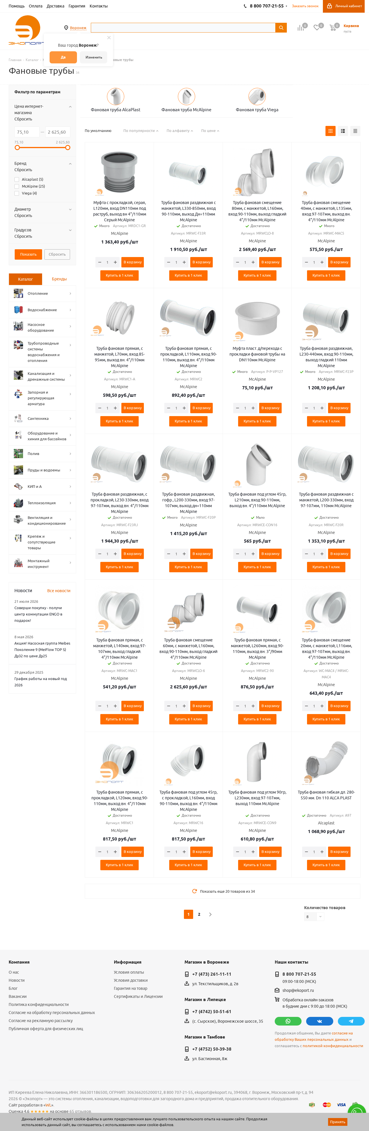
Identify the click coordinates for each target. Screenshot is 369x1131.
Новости (17, 980)
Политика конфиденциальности (39, 1004)
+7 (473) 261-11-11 (211, 974)
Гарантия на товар (130, 988)
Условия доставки (131, 980)
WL (48, 1105)
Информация (128, 962)
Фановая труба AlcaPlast (115, 109)
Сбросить (23, 119)
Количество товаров (324, 907)
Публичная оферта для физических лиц (46, 1028)
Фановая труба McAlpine (186, 109)
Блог (13, 988)
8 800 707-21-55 (299, 974)
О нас (14, 972)
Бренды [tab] (59, 279)
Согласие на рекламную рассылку (41, 1020)
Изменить (94, 57)
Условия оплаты (129, 972)
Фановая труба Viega (257, 109)
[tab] (25, 279)
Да (63, 57)
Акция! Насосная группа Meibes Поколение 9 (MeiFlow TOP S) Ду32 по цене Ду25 (42, 649)
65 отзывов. (80, 1111)
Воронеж (78, 27)
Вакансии (18, 996)
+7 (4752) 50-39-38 (211, 1049)
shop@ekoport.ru (298, 990)
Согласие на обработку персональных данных (52, 1012)
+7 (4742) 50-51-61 (211, 1011)
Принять (337, 1121)
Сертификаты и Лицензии (138, 996)
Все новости (58, 590)
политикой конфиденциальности (333, 1046)
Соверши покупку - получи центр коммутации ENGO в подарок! (38, 614)
